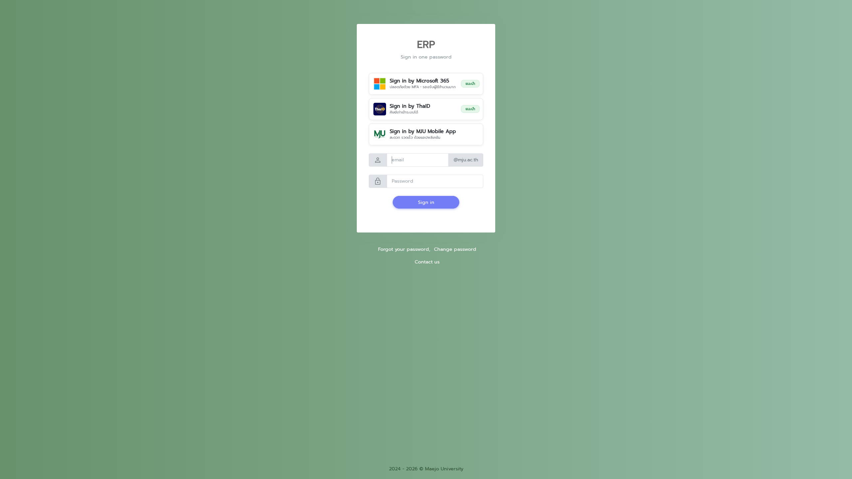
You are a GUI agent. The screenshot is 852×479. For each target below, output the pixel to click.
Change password (455, 249)
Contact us (427, 261)
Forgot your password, (404, 249)
